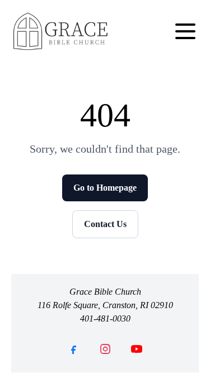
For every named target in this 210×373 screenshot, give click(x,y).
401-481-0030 (105, 318)
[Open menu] (185, 31)
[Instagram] (105, 349)
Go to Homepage (105, 187)
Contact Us (105, 224)
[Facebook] (74, 349)
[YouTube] (136, 349)
